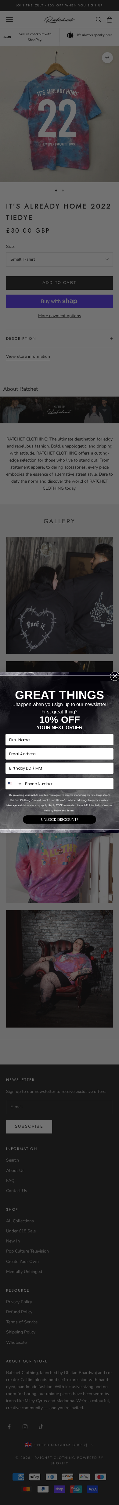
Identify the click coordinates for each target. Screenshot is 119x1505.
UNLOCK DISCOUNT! (59, 819)
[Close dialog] (115, 676)
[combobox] (14, 783)
